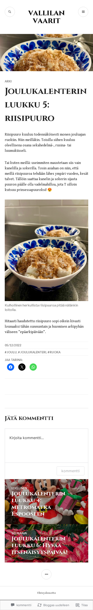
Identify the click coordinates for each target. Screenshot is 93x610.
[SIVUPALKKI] (46, 574)
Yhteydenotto (46, 593)
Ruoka (55, 352)
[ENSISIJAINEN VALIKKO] (83, 12)
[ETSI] (10, 12)
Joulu (12, 352)
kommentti (70, 471)
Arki (8, 81)
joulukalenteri (33, 352)
